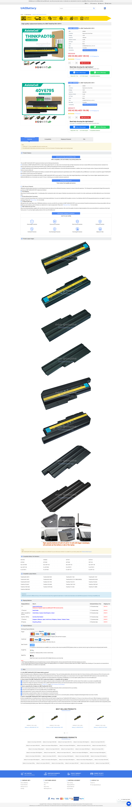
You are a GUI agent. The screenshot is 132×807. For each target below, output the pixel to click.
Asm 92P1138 (92, 564)
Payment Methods (70, 786)
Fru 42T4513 (91, 567)
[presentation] (30, 139)
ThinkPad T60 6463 (93, 581)
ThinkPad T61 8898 (93, 586)
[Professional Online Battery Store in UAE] (28, 9)
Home (22, 14)
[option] (43, 44)
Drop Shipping (70, 788)
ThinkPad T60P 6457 (93, 584)
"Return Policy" (34, 200)
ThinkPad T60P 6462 (47, 586)
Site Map (22, 788)
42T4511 (68, 559)
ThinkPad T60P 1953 (70, 584)
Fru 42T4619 (23, 569)
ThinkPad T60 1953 (47, 581)
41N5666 (45, 559)
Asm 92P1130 (46, 564)
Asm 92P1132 (69, 564)
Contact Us (92, 782)
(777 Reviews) (77, 59)
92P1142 (91, 562)
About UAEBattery (24, 782)
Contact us (94, 3)
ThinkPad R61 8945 (47, 579)
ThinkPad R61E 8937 (25, 581)
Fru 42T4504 (46, 567)
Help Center (108, 3)
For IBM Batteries (27, 14)
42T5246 (68, 562)
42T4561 (23, 562)
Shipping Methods (70, 784)
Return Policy (46, 786)
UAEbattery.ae (49, 804)
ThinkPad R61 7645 (70, 577)
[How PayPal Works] (79, 799)
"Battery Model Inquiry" (87, 551)
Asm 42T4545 (24, 564)
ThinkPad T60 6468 (47, 584)
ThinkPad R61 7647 (93, 577)
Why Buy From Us (24, 786)
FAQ (45, 784)
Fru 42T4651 (46, 569)
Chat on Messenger (81, 72)
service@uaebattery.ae (96, 784)
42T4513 (91, 559)
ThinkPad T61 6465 (70, 586)
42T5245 (45, 562)
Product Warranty (24, 784)
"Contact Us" (44, 684)
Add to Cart (86, 63)
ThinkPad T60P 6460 (25, 586)
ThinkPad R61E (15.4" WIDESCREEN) (74, 579)
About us (102, 3)
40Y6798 (23, 559)
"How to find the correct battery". (58, 684)
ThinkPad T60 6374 (70, 581)
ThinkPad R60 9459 (47, 577)
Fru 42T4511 (69, 567)
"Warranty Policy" (66, 204)
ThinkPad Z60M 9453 (25, 589)
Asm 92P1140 (24, 567)
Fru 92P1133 (91, 569)
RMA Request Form (48, 788)
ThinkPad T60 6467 (25, 584)
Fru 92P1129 (69, 569)
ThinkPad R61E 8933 (93, 579)
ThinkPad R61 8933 (25, 579)
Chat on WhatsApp (101, 72)
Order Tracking (70, 782)
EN (86, 3)
